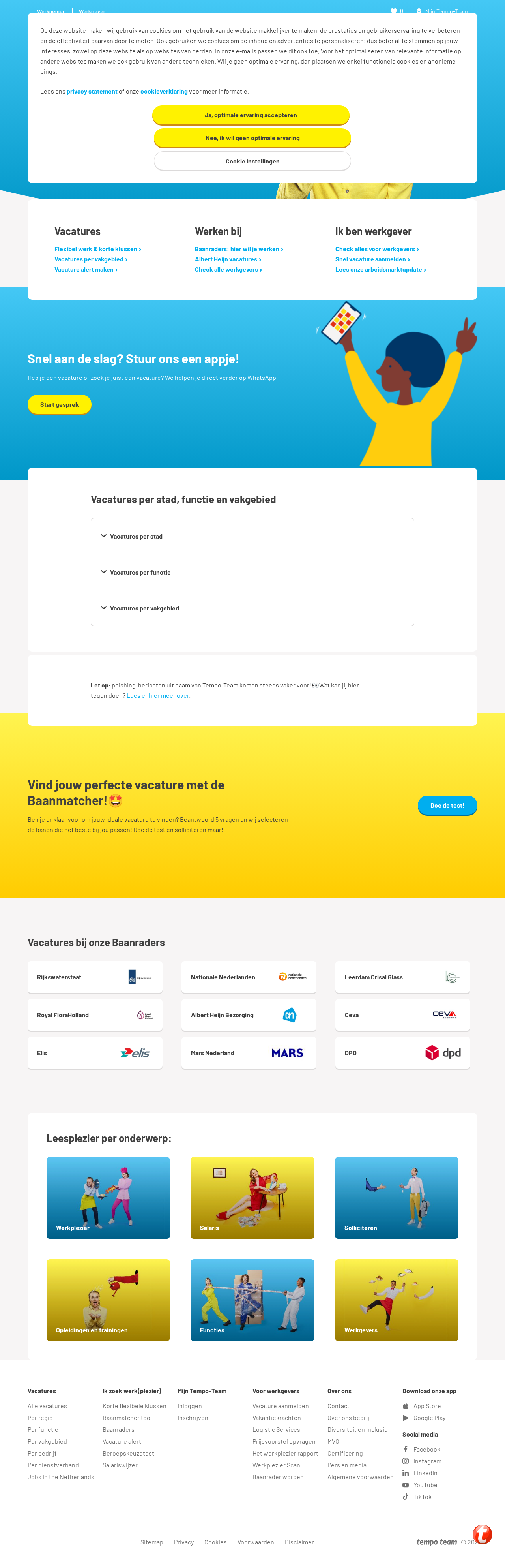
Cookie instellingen (253, 161)
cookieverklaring (164, 91)
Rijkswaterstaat (59, 976)
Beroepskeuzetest (128, 1453)
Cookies (215, 1542)
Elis (42, 1052)
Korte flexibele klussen (134, 1405)
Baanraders (119, 1429)
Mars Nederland (212, 1052)
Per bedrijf (42, 1453)
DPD (351, 1052)
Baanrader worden (278, 1476)
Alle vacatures (47, 1405)
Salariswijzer (120, 1465)
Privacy (184, 1542)
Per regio (40, 1417)
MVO (333, 1441)
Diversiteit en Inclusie (357, 1429)
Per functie (43, 1429)
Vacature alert (122, 1441)
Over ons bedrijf (349, 1417)
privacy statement (92, 91)
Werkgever (92, 11)
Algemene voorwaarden (360, 1476)
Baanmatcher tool (127, 1417)
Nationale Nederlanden (223, 976)
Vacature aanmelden (280, 1405)
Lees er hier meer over (158, 695)
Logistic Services (276, 1429)
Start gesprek (59, 404)
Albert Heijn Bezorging (222, 1014)
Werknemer (51, 11)
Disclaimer (299, 1542)
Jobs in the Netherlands (61, 1476)
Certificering (345, 1453)
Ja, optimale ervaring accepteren (251, 114)
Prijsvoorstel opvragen (284, 1441)
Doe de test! (447, 805)
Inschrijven (193, 1417)
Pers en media (347, 1465)
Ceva (352, 1014)
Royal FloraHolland (63, 1014)
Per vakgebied (47, 1441)
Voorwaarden (256, 1542)
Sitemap (151, 1542)
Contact (338, 1405)
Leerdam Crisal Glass (374, 976)
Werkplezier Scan (276, 1465)
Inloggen (190, 1405)
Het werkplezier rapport (285, 1453)
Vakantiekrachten (276, 1417)
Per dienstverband (53, 1465)
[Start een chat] (482, 1534)
